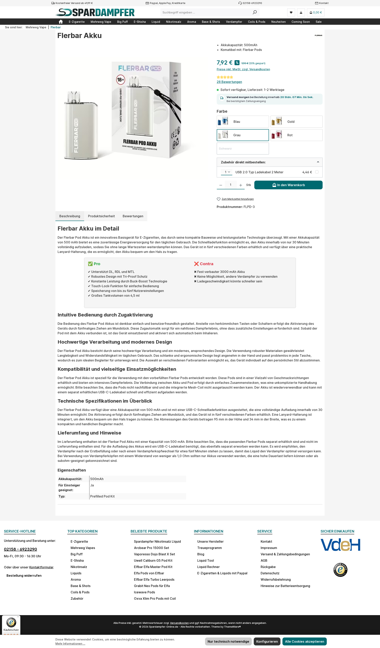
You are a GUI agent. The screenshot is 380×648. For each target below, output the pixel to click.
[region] (133, 118)
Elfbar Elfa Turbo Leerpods (154, 579)
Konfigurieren (267, 641)
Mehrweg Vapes (83, 548)
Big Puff (77, 554)
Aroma (76, 579)
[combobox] (205, 12)
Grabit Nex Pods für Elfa (152, 586)
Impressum (269, 548)
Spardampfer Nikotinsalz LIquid (157, 541)
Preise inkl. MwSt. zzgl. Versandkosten (243, 69)
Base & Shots (80, 586)
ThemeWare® (232, 626)
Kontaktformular (41, 567)
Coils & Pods (80, 592)
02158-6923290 (252, 3)
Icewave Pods (144, 592)
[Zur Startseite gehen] (95, 12)
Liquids (76, 573)
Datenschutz (270, 573)
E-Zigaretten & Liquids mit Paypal (222, 573)
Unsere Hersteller (210, 541)
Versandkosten (179, 622)
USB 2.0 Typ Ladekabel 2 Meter (259, 172)
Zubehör (77, 598)
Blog (200, 554)
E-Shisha (77, 560)
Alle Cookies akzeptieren (304, 641)
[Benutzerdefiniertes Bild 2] (340, 572)
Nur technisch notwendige (228, 641)
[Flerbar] (318, 37)
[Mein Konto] (301, 12)
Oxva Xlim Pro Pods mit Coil (155, 598)
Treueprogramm (209, 548)
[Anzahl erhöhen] (241, 185)
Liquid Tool (205, 560)
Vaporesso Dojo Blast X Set (154, 554)
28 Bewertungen (229, 82)
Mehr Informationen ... (70, 643)
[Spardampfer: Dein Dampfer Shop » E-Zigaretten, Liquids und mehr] (61, 21)
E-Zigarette (79, 541)
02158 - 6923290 (20, 549)
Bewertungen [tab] (133, 216)
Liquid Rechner (208, 567)
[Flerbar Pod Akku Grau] (133, 118)
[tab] (69, 216)
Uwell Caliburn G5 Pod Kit (153, 560)
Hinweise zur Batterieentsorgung (285, 586)
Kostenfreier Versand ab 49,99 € (74, 3)
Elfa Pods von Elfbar (149, 573)
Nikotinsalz (79, 567)
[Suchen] (254, 12)
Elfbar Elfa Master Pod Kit (153, 567)
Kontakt (324, 3)
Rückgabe (268, 567)
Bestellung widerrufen (24, 575)
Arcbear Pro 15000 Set (151, 548)
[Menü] (18, 617)
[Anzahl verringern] (221, 185)
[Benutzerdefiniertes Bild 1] (340, 548)
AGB (264, 560)
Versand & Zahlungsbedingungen (285, 554)
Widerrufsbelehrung (276, 579)
